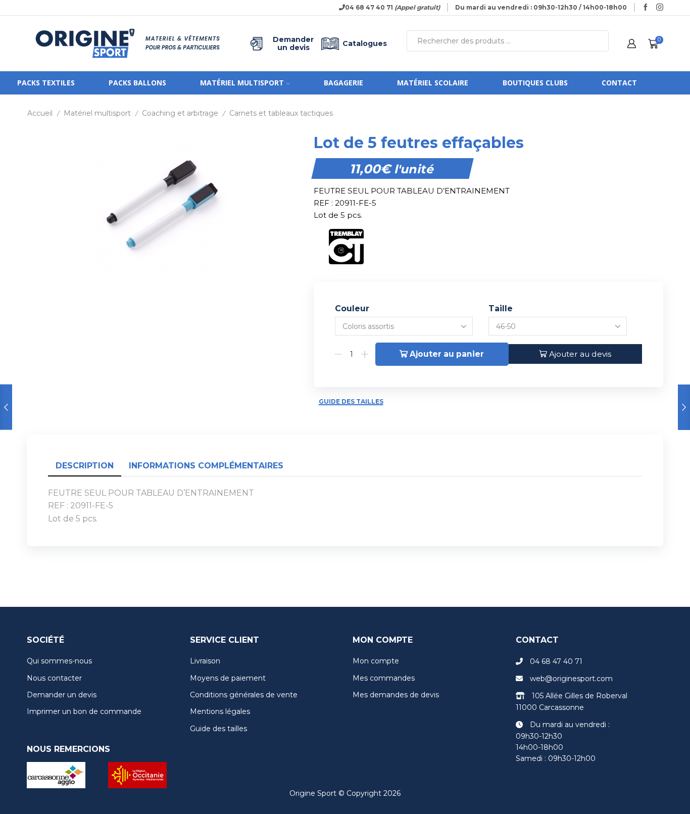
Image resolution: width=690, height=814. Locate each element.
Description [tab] (85, 465)
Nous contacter (54, 678)
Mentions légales (220, 711)
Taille (500, 308)
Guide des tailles (351, 401)
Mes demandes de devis (396, 694)
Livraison (205, 660)
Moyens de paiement (228, 678)
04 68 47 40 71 (556, 661)
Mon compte (376, 660)
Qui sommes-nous (59, 660)
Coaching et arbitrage (180, 113)
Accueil (40, 113)
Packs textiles (46, 82)
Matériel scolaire (432, 82)
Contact (619, 82)
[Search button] (598, 41)
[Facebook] (645, 8)
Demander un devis (293, 43)
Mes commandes (384, 678)
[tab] (84, 466)
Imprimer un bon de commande (84, 711)
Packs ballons (137, 82)
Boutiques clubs (535, 82)
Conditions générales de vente (244, 694)
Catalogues (364, 43)
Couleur (352, 308)
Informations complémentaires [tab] (206, 465)
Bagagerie (343, 82)
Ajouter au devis (580, 354)
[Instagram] (659, 8)
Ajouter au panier (447, 354)
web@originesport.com (571, 678)
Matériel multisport (242, 82)
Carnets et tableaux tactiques (281, 113)
